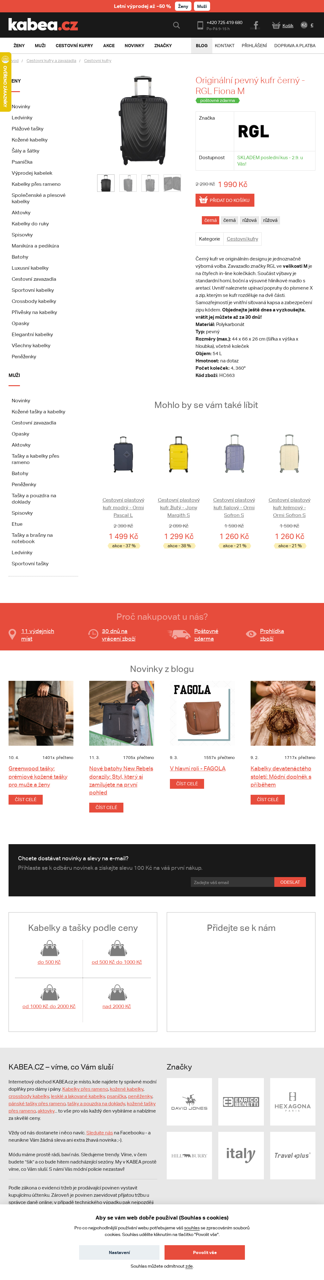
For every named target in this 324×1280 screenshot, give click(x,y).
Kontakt (224, 45)
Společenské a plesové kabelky (38, 198)
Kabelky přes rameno (36, 184)
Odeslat (290, 882)
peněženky (140, 1096)
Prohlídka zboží (272, 635)
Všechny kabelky (31, 345)
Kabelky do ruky (30, 224)
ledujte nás (101, 1132)
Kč (304, 25)
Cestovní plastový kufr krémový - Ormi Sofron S (289, 507)
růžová (249, 220)
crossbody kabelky (29, 1096)
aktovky (46, 1111)
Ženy (183, 6)
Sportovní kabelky (33, 290)
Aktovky (21, 213)
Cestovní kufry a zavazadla (51, 60)
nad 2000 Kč (117, 1006)
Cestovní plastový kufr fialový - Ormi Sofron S (234, 507)
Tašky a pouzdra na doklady (34, 499)
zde (189, 1266)
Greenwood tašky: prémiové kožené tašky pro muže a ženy (38, 776)
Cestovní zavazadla (34, 279)
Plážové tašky (27, 129)
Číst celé (25, 799)
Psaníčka (22, 162)
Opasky (20, 323)
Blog (202, 45)
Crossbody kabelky (34, 301)
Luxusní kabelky (30, 268)
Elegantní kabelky (32, 334)
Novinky (21, 107)
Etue (17, 524)
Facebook (255, 24)
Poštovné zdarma (206, 635)
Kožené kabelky (29, 140)
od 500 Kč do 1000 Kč (117, 962)
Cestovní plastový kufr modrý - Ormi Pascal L (123, 507)
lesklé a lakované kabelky (78, 1096)
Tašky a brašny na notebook (32, 538)
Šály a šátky (25, 151)
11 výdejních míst (37, 635)
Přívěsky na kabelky (34, 312)
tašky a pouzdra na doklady (96, 1103)
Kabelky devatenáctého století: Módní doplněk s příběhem (281, 776)
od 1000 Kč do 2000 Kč (49, 1006)
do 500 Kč (49, 962)
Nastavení (119, 1252)
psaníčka (116, 1096)
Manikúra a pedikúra (35, 246)
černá (210, 220)
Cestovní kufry (97, 60)
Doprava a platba (294, 45)
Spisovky (22, 235)
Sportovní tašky (30, 564)
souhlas (192, 1227)
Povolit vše (205, 1252)
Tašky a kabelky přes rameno (35, 459)
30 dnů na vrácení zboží (118, 635)
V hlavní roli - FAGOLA (198, 768)
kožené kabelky (126, 1089)
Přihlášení (254, 45)
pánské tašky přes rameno (37, 1103)
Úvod (14, 60)
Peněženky (24, 357)
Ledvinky (22, 118)
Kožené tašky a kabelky (38, 412)
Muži (202, 6)
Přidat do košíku (230, 200)
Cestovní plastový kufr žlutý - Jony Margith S (179, 507)
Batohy (20, 257)
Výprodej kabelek (32, 173)
